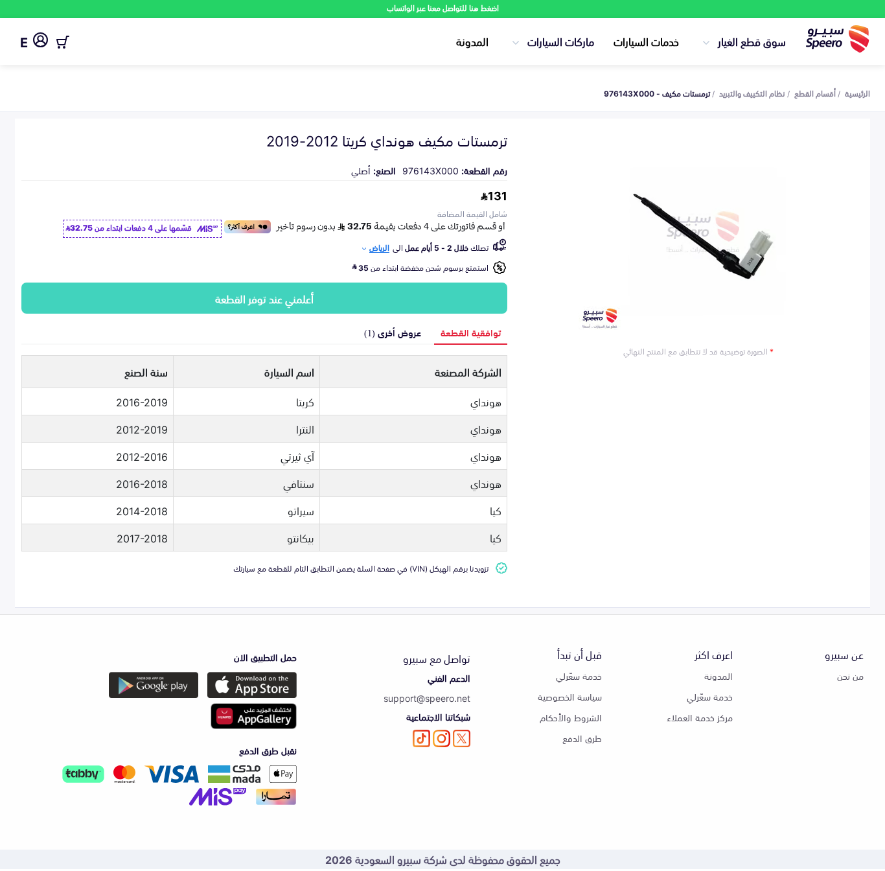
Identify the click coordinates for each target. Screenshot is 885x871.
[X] (461, 738)
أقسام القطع (815, 92)
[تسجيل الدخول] (40, 42)
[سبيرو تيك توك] (421, 738)
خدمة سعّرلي (710, 696)
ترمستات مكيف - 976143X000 (657, 92)
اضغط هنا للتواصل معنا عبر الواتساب (443, 7)
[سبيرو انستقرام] (441, 738)
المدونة (472, 41)
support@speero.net (427, 697)
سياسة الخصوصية (570, 696)
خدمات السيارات (646, 41)
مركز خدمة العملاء (700, 717)
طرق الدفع (582, 738)
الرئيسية (857, 92)
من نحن (850, 675)
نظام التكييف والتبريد (752, 92)
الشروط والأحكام (571, 717)
